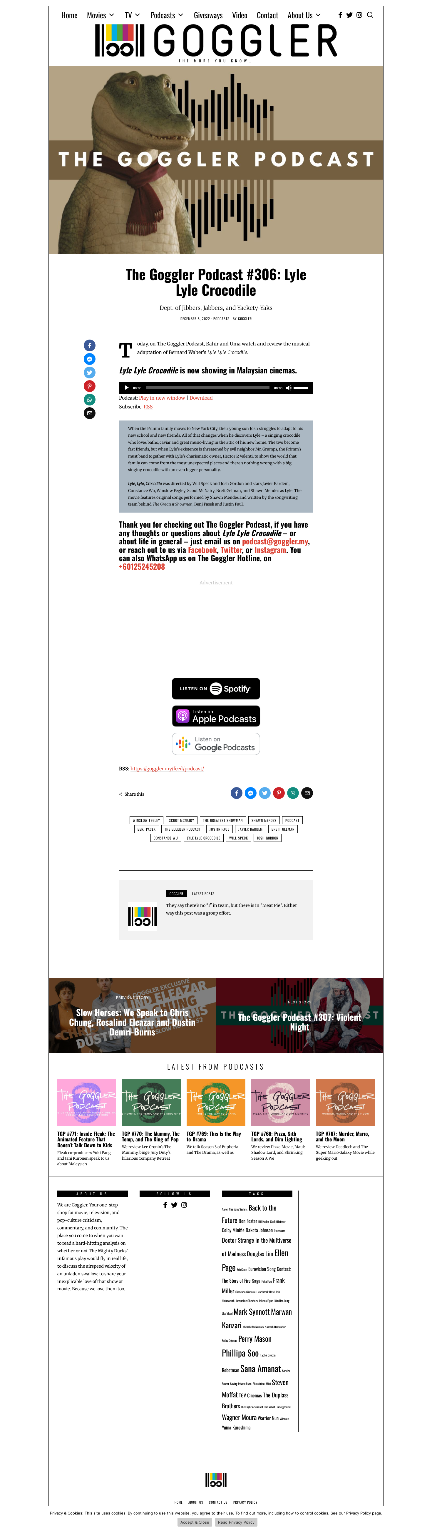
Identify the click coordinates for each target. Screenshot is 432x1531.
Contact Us (218, 1502)
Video (239, 15)
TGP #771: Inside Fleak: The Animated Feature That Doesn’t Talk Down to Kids (86, 1139)
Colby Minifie (233, 1230)
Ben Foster (248, 1220)
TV (128, 15)
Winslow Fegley (146, 820)
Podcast (292, 820)
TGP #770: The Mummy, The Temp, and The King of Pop (151, 1136)
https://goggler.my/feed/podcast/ (167, 769)
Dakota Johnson (259, 1230)
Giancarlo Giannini (245, 1291)
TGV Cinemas (250, 1395)
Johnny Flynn (266, 1300)
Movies (96, 15)
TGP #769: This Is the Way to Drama (214, 1136)
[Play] (127, 388)
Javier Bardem (250, 829)
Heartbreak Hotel (266, 1291)
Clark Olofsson (278, 1221)
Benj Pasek (147, 829)
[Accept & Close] (425, 1518)
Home (69, 15)
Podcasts (163, 15)
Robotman (230, 1370)
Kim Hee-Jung (281, 1300)
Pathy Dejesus (229, 1340)
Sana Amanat (260, 1368)
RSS (148, 407)
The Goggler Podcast (183, 829)
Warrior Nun (268, 1418)
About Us (300, 15)
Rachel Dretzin (268, 1355)
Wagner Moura (239, 1417)
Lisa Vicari (227, 1313)
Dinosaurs (279, 1230)
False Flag (267, 1281)
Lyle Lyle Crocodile (203, 837)
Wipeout (284, 1418)
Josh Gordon (267, 837)
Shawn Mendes (264, 820)
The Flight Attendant (252, 1406)
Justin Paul (220, 829)
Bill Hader (263, 1221)
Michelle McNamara (253, 1326)
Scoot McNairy (181, 820)
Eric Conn (242, 1269)
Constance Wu (166, 837)
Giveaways (208, 15)
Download (201, 398)
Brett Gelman (283, 829)
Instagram (270, 549)
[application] (216, 388)
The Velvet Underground (277, 1406)
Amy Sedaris (240, 1209)
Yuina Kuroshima (236, 1427)
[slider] (302, 387)
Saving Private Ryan (241, 1383)
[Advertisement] (216, 628)
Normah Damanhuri (275, 1326)
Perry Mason (255, 1338)
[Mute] (289, 388)
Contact (267, 15)
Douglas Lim (260, 1253)
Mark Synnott (252, 1311)
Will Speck (238, 837)
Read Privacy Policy (236, 1522)
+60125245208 (142, 566)
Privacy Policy (245, 1502)
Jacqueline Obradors (247, 1300)
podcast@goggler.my (275, 541)
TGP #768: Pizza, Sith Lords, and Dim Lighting (276, 1136)
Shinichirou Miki (262, 1383)
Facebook (202, 549)
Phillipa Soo (240, 1352)
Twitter (231, 549)
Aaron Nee (227, 1209)
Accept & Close (195, 1522)
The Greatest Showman (223, 820)
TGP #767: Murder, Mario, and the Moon (342, 1136)
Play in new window (162, 398)
